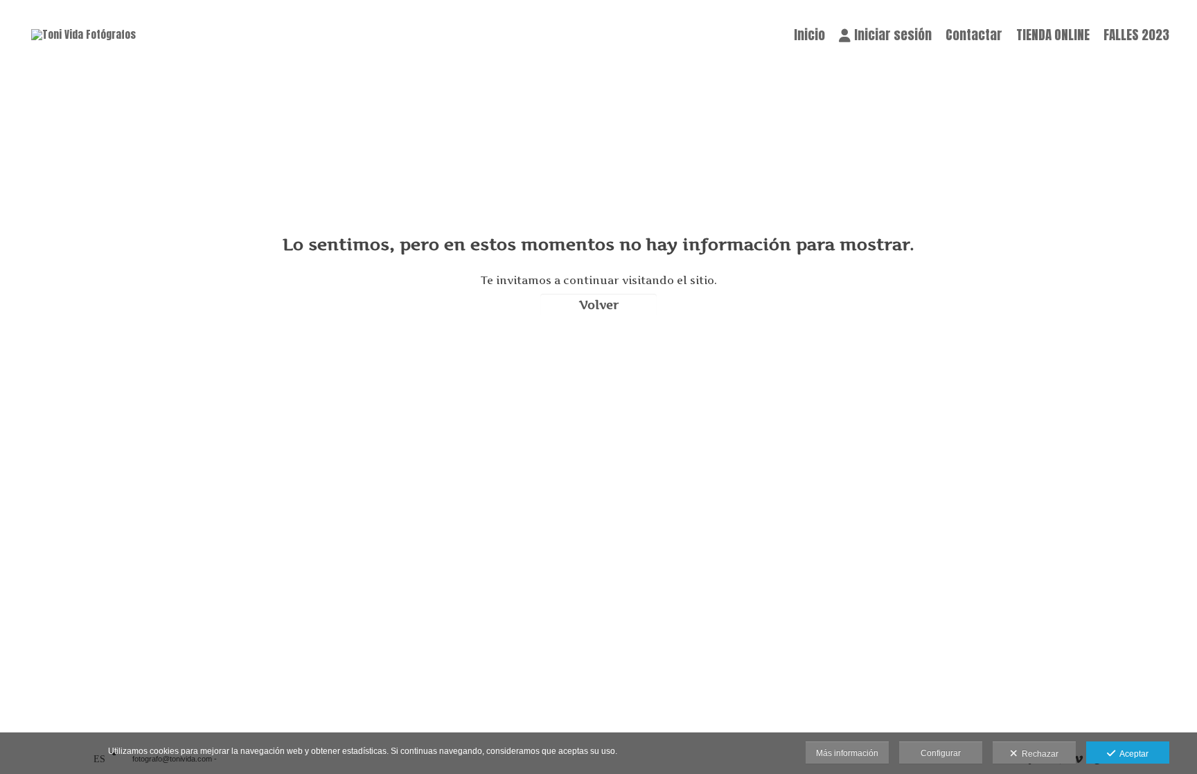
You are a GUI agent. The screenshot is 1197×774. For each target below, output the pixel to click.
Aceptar (1132, 754)
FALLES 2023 (1136, 34)
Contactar (974, 34)
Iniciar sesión (893, 34)
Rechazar (1038, 754)
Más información (847, 753)
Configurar (941, 753)
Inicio (809, 34)
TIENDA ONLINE (1053, 34)
